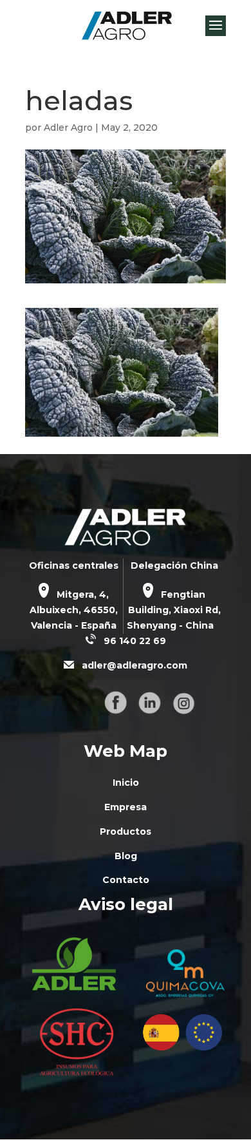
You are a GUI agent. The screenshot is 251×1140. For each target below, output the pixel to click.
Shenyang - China (170, 625)
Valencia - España (73, 625)
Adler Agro (68, 127)
